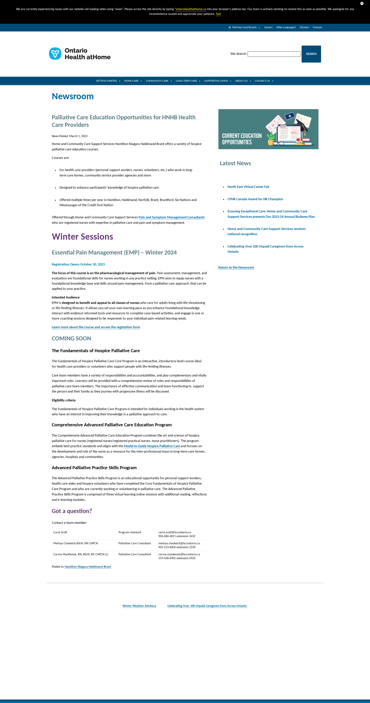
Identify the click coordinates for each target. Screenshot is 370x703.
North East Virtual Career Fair (248, 187)
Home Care (131, 81)
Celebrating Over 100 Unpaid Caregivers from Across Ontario (207, 606)
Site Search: (238, 54)
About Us (241, 81)
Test (218, 14)
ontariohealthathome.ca (191, 9)
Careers (268, 27)
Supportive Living (216, 81)
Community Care (157, 81)
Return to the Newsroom (236, 267)
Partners (304, 27)
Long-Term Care (186, 81)
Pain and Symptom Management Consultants (172, 217)
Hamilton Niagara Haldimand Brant (88, 566)
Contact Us (262, 81)
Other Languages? (286, 27)
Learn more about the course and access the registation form (96, 327)
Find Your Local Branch (244, 27)
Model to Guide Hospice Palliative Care (152, 446)
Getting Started (106, 81)
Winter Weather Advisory (139, 606)
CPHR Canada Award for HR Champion (255, 199)
